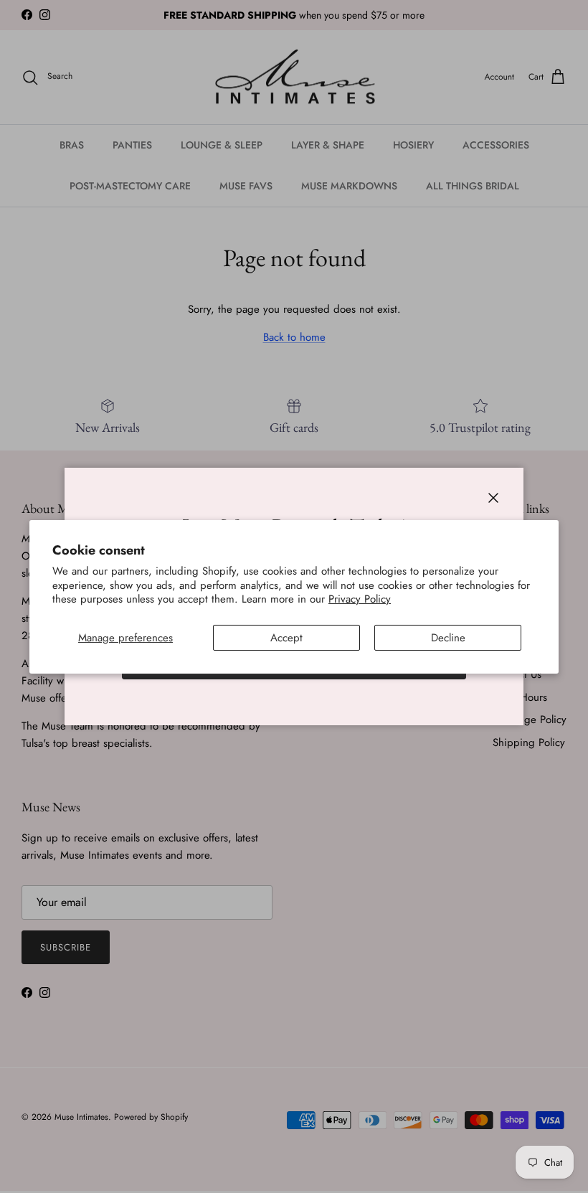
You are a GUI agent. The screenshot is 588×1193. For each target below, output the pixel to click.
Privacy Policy (359, 599)
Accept (286, 638)
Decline (448, 638)
